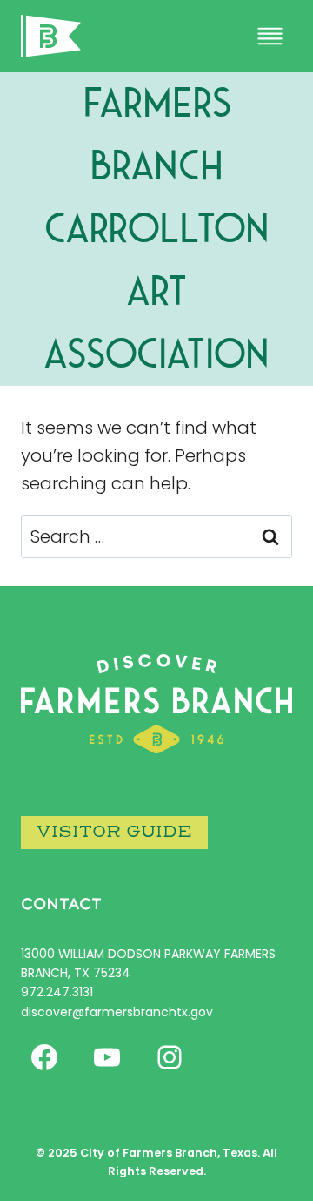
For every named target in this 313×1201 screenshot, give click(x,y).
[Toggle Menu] (270, 36)
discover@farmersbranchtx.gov (117, 1012)
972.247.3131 (57, 992)
